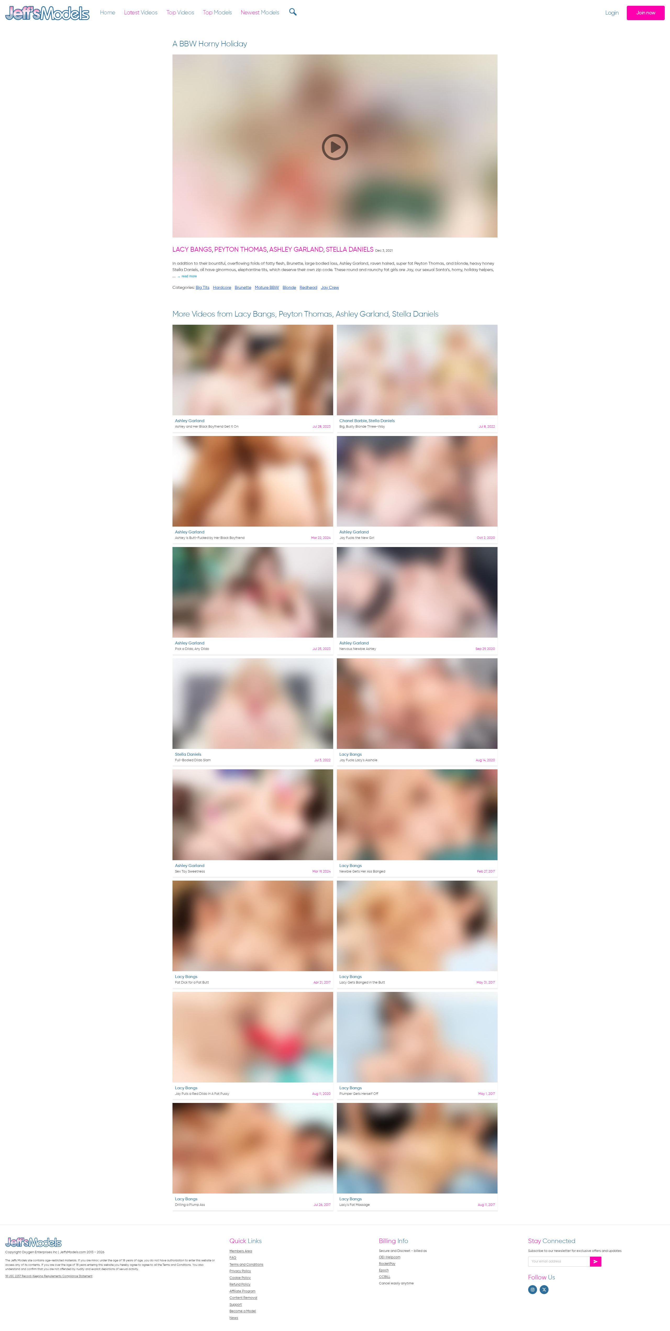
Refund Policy (240, 1284)
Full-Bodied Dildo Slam (193, 760)
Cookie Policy (240, 1278)
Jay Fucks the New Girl (356, 538)
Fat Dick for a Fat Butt (192, 982)
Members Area (241, 1251)
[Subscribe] (595, 1262)
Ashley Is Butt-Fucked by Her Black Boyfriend (209, 538)
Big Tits (202, 288)
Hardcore (222, 288)
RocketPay (387, 1264)
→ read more (187, 276)
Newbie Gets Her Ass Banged (362, 871)
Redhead (308, 288)
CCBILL (384, 1277)
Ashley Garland (296, 250)
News (234, 1318)
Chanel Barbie (353, 421)
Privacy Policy (240, 1271)
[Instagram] (532, 1289)
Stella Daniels (349, 250)
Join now (645, 12)
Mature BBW (267, 288)
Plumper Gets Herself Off (358, 1094)
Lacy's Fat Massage (354, 1205)
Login (611, 13)
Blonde (289, 288)
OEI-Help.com (389, 1257)
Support (236, 1304)
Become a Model (243, 1311)
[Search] (292, 11)
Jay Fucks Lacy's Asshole (358, 760)
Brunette (243, 288)
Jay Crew (330, 288)
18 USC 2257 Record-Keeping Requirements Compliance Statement (48, 1276)
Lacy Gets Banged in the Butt (362, 982)
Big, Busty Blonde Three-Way (362, 426)
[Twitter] (544, 1289)
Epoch (384, 1270)
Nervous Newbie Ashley (357, 649)
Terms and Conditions (246, 1264)
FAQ (233, 1258)
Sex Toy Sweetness (190, 871)
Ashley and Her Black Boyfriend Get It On (206, 426)
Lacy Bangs (192, 250)
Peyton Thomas (240, 250)
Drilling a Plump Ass (190, 1205)
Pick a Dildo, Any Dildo (192, 649)
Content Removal (243, 1298)
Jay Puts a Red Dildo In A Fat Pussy (202, 1094)
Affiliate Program (242, 1291)
